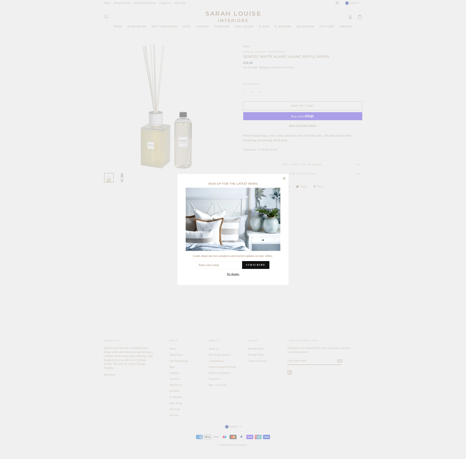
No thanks (233, 274)
